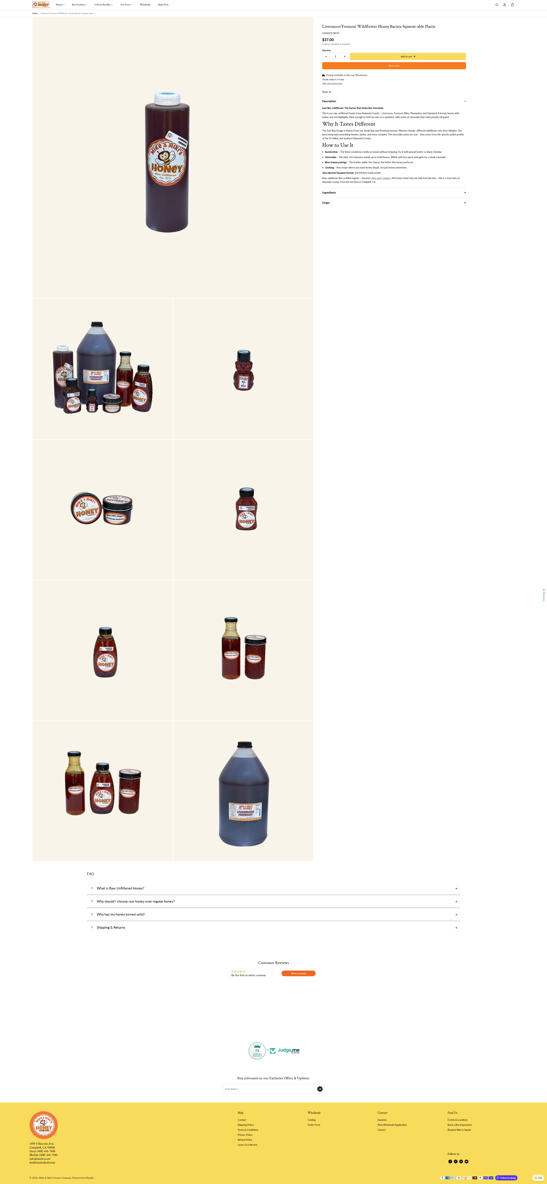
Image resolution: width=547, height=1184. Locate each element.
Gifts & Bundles (103, 4)
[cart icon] (512, 4)
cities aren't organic (381, 178)
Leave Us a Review (247, 1144)
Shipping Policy (246, 1124)
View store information (332, 83)
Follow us (453, 1154)
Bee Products (78, 4)
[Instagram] (455, 1161)
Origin (326, 202)
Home (35, 13)
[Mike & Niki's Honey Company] (40, 4)
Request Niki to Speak (459, 1129)
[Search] (497, 4)
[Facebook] (450, 1161)
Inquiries (382, 1119)
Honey (59, 4)
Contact (242, 1119)
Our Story (125, 4)
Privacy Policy (245, 1134)
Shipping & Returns (111, 927)
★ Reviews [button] (544, 595)
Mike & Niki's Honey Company (55, 1177)
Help (240, 1113)
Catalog (312, 1119)
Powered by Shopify (83, 1177)
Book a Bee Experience (460, 1124)
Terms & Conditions (248, 1129)
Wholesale (145, 4)
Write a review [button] (298, 973)
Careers (382, 1129)
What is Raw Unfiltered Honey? (120, 888)
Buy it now (394, 65)
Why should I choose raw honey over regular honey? (136, 901)
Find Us (452, 1113)
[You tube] (466, 1161)
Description (329, 101)
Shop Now (163, 4)
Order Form (314, 1124)
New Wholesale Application (392, 1124)
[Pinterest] (461, 1161)
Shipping (326, 44)
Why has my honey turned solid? (121, 914)
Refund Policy (245, 1139)
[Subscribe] (320, 1089)
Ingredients (329, 192)
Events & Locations (458, 1119)
